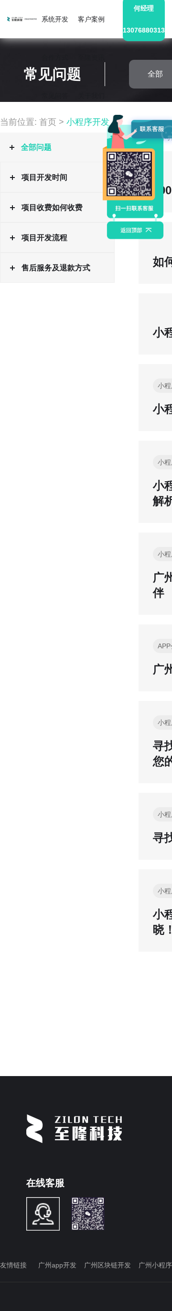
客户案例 (91, 19)
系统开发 (55, 19)
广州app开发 (57, 1265)
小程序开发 (87, 122)
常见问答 (55, 96)
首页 (47, 122)
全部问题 (36, 147)
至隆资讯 (91, 57)
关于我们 (91, 96)
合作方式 (55, 57)
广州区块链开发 (107, 1265)
